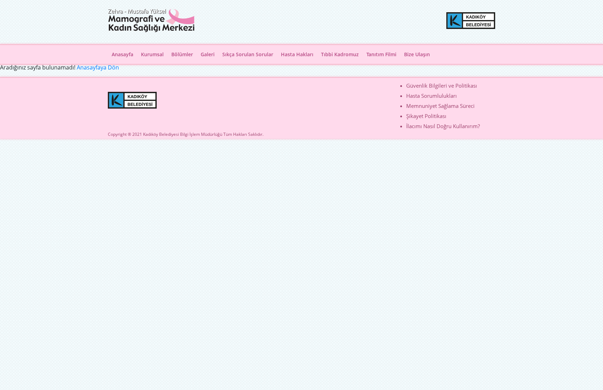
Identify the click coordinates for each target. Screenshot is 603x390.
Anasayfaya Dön (98, 67)
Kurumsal (152, 54)
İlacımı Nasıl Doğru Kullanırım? (443, 126)
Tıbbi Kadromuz (340, 54)
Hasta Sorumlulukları (431, 95)
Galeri (208, 54)
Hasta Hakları (297, 54)
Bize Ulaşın (417, 54)
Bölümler (182, 54)
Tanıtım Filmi (381, 54)
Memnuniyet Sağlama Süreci (440, 105)
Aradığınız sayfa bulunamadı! (37, 67)
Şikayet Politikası (426, 115)
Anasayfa (122, 54)
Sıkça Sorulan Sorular (247, 54)
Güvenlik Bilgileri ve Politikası (441, 85)
